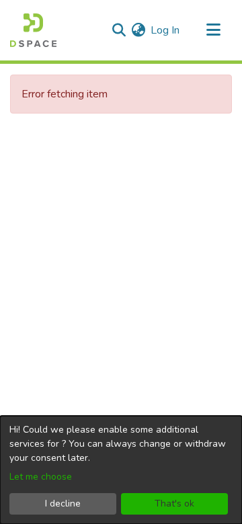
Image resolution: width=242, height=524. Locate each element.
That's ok (174, 503)
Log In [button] (166, 30)
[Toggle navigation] (213, 30)
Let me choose (40, 476)
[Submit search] (118, 30)
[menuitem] (138, 30)
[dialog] (121, 470)
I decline (63, 503)
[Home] (33, 30)
